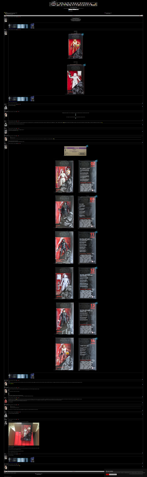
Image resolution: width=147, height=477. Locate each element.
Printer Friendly (108, 13)
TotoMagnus (5, 419)
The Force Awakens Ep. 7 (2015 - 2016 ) (10, 13)
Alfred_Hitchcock (6, 111)
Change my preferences (113, 474)
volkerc (5, 16)
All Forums (6, 12)
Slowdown (5, 128)
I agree (107, 474)
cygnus (5, 397)
